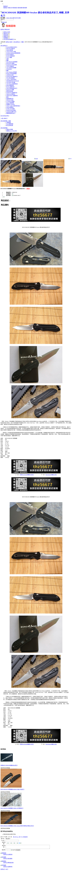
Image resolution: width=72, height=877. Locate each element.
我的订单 (10, 7)
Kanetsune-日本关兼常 (11, 64)
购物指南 (4, 853)
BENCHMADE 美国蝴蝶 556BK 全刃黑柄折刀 (12, 808)
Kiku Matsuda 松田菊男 (11, 61)
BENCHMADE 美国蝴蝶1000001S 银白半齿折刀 (12, 789)
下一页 (22, 836)
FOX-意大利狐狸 (10, 78)
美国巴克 (5, 36)
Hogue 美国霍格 (10, 102)
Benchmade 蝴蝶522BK (51, 474)
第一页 (15, 836)
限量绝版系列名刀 (10, 113)
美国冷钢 (5, 35)
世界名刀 (3, 869)
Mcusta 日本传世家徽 (11, 73)
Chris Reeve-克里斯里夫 (12, 83)
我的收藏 (20, 7)
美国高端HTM (9, 98)
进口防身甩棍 (4, 127)
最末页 (26, 836)
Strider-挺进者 (9, 50)
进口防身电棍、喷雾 (6, 121)
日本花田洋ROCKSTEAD (12, 80)
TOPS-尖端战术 (10, 66)
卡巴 (11, 17)
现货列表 (4, 22)
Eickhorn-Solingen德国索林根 (13, 53)
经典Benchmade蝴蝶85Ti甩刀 (27, 474)
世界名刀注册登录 (7, 854)
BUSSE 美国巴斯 (10, 55)
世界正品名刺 (9, 91)
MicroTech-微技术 (10, 48)
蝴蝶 (22, 42)
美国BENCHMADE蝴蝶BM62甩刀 (9, 765)
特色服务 (4, 865)
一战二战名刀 (4, 118)
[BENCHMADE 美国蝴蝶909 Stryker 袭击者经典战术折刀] (13, 157)
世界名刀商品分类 (5, 29)
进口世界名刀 (17, 42)
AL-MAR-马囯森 (10, 101)
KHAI (7, 17)
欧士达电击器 (9, 125)
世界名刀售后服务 (7, 858)
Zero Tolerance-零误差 (11, 72)
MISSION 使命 (9, 100)
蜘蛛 (7, 70)
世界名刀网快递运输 (8, 862)
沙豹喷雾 (8, 122)
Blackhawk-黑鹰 (10, 89)
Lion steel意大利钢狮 (11, 67)
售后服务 (4, 857)
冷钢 (13, 17)
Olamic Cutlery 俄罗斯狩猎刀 (13, 105)
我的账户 (5, 6)
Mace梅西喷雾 (9, 123)
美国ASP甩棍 (9, 129)
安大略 (19, 17)
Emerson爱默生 (10, 107)
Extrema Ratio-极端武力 (12, 76)
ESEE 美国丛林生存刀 (11, 88)
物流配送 (4, 861)
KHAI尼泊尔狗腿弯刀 (8, 39)
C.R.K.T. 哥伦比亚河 (11, 79)
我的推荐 (24, 7)
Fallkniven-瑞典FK (10, 94)
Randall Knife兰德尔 (11, 110)
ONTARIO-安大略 (10, 82)
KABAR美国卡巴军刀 (11, 47)
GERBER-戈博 (9, 75)
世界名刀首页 (6, 32)
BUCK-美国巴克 (10, 86)
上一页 (18, 836)
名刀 (7, 869)
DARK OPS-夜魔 (10, 108)
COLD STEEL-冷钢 (11, 51)
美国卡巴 (5, 33)
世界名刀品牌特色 (7, 866)
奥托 (7, 97)
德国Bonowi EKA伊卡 (11, 130)
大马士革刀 (9, 69)
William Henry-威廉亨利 (12, 95)
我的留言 (15, 7)
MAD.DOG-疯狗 (10, 63)
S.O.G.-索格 (9, 57)
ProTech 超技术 (10, 54)
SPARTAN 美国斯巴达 (11, 92)
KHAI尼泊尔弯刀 (5, 115)
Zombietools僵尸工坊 (11, 111)
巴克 (16, 17)
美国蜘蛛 (5, 37)
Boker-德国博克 (10, 85)
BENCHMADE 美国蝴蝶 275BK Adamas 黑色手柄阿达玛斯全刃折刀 (17, 825)
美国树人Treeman (10, 104)
